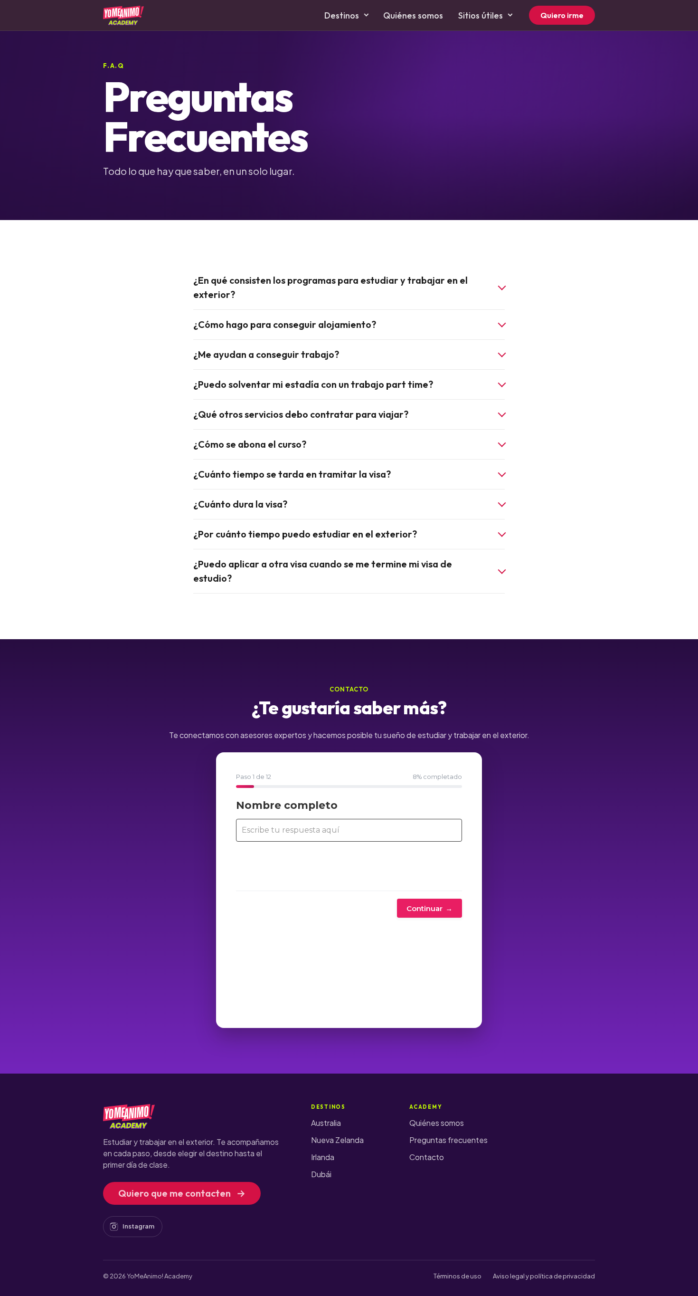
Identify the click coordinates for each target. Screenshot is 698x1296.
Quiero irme (562, 15)
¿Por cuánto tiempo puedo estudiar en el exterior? (305, 534)
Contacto (426, 1157)
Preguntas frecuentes (448, 1140)
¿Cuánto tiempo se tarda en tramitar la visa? (292, 474)
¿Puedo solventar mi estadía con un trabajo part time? (313, 384)
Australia (326, 1123)
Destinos (341, 15)
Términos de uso (457, 1276)
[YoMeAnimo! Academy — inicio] (123, 15)
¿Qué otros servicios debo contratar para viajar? (300, 414)
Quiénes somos (413, 15)
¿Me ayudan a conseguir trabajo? (266, 354)
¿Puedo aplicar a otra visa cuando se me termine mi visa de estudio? (322, 571)
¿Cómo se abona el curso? (249, 444)
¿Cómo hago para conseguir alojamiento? (284, 324)
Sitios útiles (480, 15)
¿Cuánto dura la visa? (240, 504)
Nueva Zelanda (337, 1140)
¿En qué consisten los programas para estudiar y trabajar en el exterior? (330, 287)
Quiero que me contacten (181, 1193)
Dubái (321, 1174)
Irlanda (322, 1157)
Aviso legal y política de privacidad (544, 1276)
